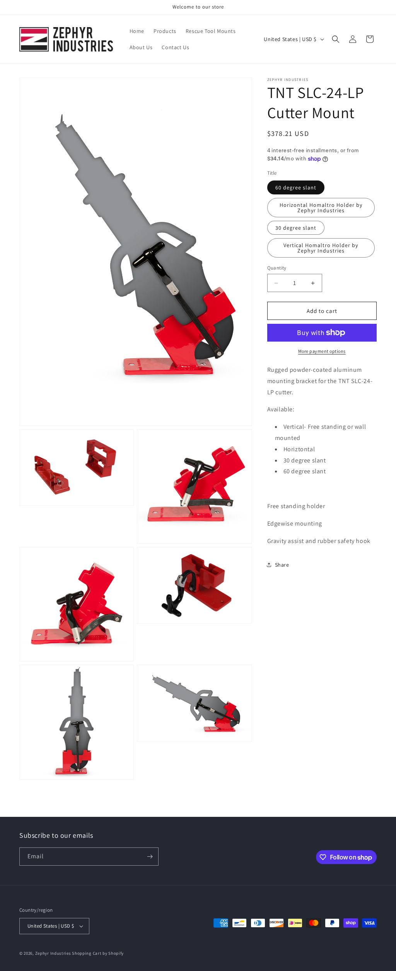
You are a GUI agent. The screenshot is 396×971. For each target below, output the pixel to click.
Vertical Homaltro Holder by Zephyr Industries (320, 248)
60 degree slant (295, 187)
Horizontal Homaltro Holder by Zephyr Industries (321, 207)
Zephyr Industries (53, 953)
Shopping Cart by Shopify (98, 953)
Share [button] (282, 564)
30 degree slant (295, 227)
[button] (335, 39)
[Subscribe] (149, 856)
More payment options (322, 351)
